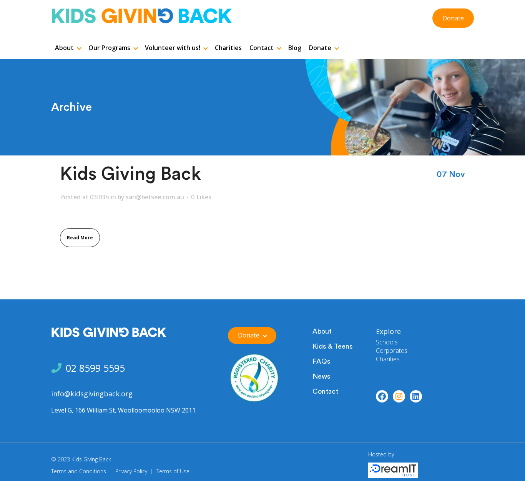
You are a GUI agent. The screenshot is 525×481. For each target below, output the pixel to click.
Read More (80, 237)
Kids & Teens (332, 346)
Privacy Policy (131, 471)
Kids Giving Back (130, 174)
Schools (387, 342)
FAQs (321, 361)
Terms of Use (172, 471)
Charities (388, 359)
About (322, 331)
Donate (453, 18)
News (321, 376)
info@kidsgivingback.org (92, 393)
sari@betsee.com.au (155, 197)
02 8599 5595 (95, 367)
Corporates (391, 350)
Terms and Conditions (78, 471)
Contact (325, 391)
